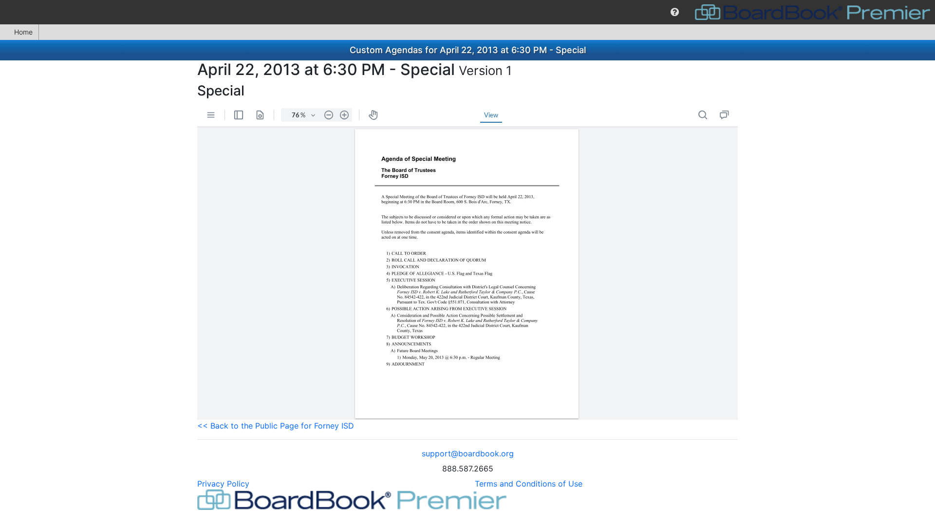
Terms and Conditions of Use (528, 483)
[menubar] (467, 12)
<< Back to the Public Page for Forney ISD (275, 426)
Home (23, 32)
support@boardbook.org (468, 453)
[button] (675, 12)
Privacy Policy (223, 483)
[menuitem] (674, 12)
